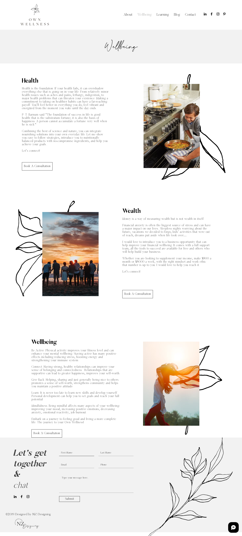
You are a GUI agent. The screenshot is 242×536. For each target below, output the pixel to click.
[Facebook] (212, 14)
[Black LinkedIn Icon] (205, 14)
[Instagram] (218, 14)
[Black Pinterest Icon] (224, 14)
